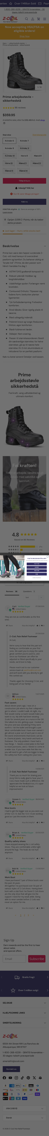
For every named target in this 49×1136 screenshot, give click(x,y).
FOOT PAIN (36, 564)
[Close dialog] (48, 557)
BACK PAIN (36, 570)
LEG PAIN (37, 567)
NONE (37, 574)
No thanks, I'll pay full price (37, 577)
